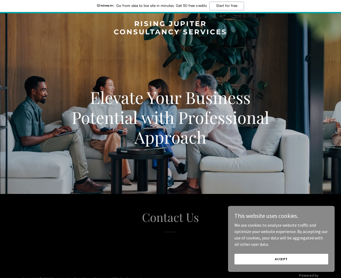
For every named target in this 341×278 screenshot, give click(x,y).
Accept (281, 259)
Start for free (226, 6)
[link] (170, 32)
